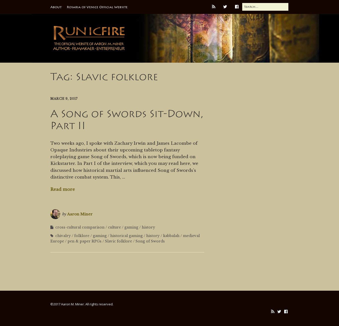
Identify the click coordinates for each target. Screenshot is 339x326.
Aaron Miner (80, 214)
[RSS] (272, 311)
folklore (81, 235)
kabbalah (171, 235)
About (56, 7)
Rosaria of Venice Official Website (97, 7)
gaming (131, 227)
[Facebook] (286, 311)
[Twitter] (279, 311)
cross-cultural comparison (79, 227)
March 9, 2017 (64, 98)
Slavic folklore (118, 241)
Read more (62, 189)
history (148, 227)
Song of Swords (150, 241)
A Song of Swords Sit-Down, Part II (126, 119)
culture (114, 227)
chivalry (63, 235)
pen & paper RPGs (85, 241)
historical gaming (126, 235)
